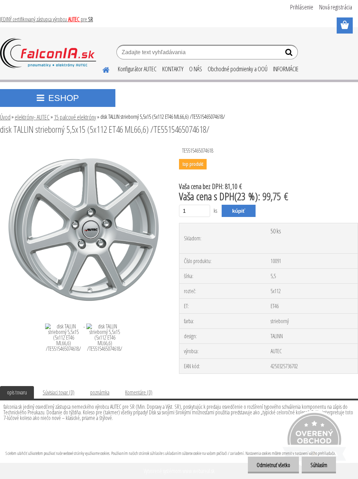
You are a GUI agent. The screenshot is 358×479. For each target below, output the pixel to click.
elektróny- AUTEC (32, 117)
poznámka (99, 392)
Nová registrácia (335, 7)
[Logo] (48, 53)
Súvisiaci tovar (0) (58, 392)
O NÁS (195, 69)
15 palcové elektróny (75, 117)
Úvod (5, 117)
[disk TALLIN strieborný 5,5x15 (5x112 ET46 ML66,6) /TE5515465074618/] (83, 148)
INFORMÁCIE (286, 69)
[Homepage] (101, 69)
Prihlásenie (301, 7)
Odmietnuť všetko (273, 465)
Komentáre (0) (138, 392)
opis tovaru (17, 392)
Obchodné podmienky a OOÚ (237, 69)
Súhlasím (318, 465)
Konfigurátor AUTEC (137, 69)
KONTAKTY (173, 69)
